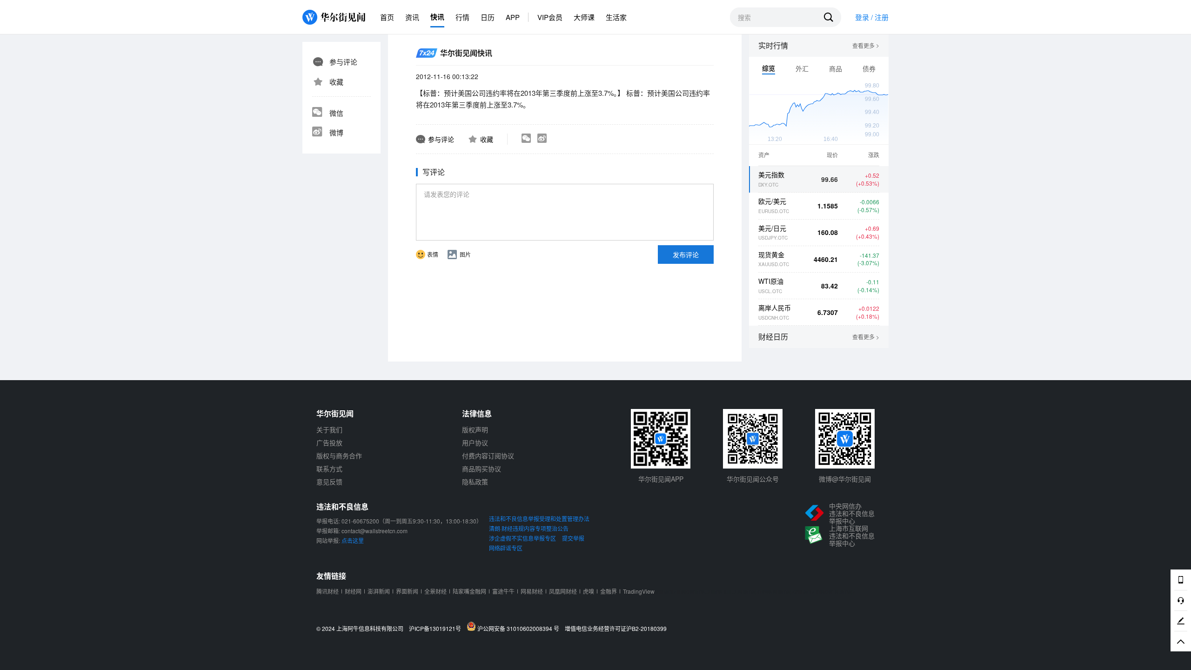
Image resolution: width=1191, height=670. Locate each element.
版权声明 (475, 429)
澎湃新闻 (379, 591)
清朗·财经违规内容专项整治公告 (529, 528)
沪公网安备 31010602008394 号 (519, 628)
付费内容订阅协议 (488, 455)
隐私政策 (475, 481)
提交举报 (573, 538)
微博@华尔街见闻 (845, 478)
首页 (387, 17)
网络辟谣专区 (505, 548)
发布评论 (686, 254)
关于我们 (329, 429)
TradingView (639, 591)
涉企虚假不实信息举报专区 (522, 538)
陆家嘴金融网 (469, 591)
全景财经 (435, 591)
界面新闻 (407, 591)
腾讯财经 (327, 591)
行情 (462, 17)
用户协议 (475, 442)
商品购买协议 (481, 468)
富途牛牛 (503, 591)
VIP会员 (549, 17)
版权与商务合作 (339, 455)
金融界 (608, 591)
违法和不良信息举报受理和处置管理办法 (539, 519)
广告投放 (329, 442)
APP (513, 17)
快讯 (437, 17)
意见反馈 (329, 481)
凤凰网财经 (563, 591)
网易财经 (532, 591)
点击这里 (352, 540)
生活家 (616, 17)
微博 (336, 132)
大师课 (584, 17)
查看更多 (865, 45)
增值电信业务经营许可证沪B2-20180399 (616, 628)
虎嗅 (588, 591)
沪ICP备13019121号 (437, 628)
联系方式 (329, 468)
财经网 (353, 591)
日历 (488, 17)
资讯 (412, 17)
